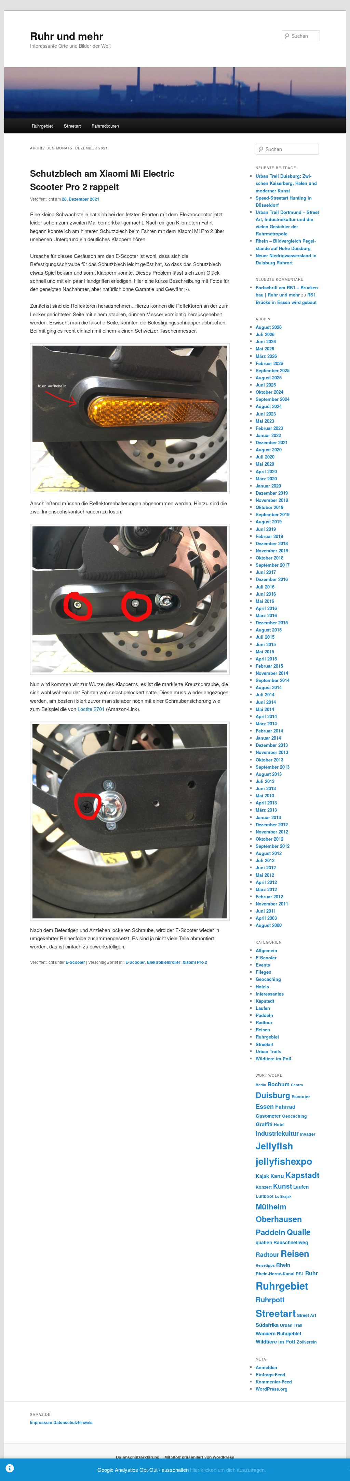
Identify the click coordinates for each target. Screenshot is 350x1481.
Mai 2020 (265, 464)
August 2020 (269, 449)
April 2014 (266, 716)
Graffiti (264, 1124)
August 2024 (269, 406)
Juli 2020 (265, 456)
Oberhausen (279, 1218)
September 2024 (273, 399)
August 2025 (269, 377)
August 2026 (269, 327)
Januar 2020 (268, 485)
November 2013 (272, 752)
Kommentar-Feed (274, 1381)
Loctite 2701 (91, 708)
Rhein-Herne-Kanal (275, 1274)
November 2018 (272, 550)
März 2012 (266, 889)
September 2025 (273, 370)
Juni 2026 (266, 341)
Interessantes (270, 993)
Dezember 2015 (272, 622)
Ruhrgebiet (42, 125)
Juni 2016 (266, 594)
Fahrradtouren (105, 125)
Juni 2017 (266, 572)
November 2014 (272, 673)
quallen (264, 1242)
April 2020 (266, 471)
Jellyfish (274, 1145)
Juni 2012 (266, 867)
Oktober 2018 (269, 557)
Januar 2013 (268, 817)
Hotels (262, 986)
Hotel (279, 1124)
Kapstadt (265, 1001)
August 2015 (269, 629)
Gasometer (268, 1115)
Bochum (279, 1084)
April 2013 (266, 802)
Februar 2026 (269, 363)
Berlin (261, 1084)
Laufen (263, 1008)
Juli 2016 (265, 586)
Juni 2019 (266, 529)
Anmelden (266, 1367)
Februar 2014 (269, 730)
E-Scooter (75, 962)
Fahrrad (285, 1106)
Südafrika (267, 1324)
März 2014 (266, 723)
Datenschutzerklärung (137, 1457)
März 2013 (266, 810)
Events (263, 964)
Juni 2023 (266, 413)
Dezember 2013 (272, 745)
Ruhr (311, 1273)
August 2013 (269, 774)
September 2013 (273, 767)
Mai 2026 (265, 348)
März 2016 (266, 615)
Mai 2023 (265, 421)
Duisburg (273, 1095)
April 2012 (266, 882)
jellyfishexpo (284, 1160)
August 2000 (269, 925)
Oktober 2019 (269, 507)
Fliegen (263, 972)
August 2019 (269, 521)
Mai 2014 (265, 709)
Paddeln (264, 1015)
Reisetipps (265, 1265)
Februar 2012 (269, 896)
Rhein (283, 1264)
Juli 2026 (265, 334)
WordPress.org (271, 1388)
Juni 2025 (266, 384)
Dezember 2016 (272, 579)
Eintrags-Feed (270, 1374)
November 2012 (272, 831)
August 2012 (269, 853)
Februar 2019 (269, 536)
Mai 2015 (265, 651)
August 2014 (269, 687)
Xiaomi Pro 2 (195, 962)
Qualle (299, 1231)
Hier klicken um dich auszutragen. (228, 1469)
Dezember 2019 (272, 493)
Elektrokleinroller (163, 962)
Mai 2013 (265, 795)
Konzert (264, 1187)
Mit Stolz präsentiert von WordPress (199, 1457)
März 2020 (266, 478)
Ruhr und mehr (66, 35)
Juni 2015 (266, 644)
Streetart (72, 125)
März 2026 (266, 356)
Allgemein (266, 950)
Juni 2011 (266, 911)
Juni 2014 (266, 702)
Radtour (264, 1022)
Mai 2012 (265, 875)
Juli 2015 (265, 637)
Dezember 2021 (272, 442)
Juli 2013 (265, 781)
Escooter (301, 1096)
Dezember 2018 (272, 543)
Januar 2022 (268, 435)
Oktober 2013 (269, 759)
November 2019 (272, 500)
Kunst (282, 1186)
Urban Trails (268, 1051)
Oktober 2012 (269, 839)
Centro (297, 1084)
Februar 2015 (269, 666)
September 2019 (273, 514)
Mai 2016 (265, 601)
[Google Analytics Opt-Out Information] (9, 1470)
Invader (307, 1134)
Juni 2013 (266, 788)
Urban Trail (291, 1325)
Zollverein (307, 1342)
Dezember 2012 (272, 824)
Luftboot (264, 1196)
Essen (265, 1106)
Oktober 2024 (269, 392)
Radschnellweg (290, 1242)
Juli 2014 (265, 694)
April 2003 (266, 918)
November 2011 (272, 903)
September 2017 (273, 565)
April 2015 (266, 658)
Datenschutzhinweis (73, 1422)
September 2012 (273, 846)
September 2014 (273, 680)
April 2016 (266, 608)
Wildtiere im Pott (273, 1058)
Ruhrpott (270, 1299)
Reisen (263, 1029)
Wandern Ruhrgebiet (278, 1333)
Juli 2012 (265, 860)
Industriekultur (277, 1133)
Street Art (306, 1315)
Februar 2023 (269, 428)
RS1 (300, 1274)
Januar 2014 (268, 738)
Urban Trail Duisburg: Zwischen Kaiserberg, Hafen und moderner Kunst (286, 183)
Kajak (262, 1176)
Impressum (41, 1422)
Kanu (277, 1176)
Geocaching (268, 979)
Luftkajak (283, 1196)
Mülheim (271, 1206)
